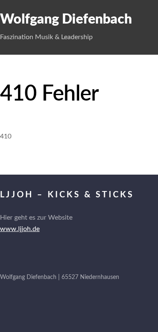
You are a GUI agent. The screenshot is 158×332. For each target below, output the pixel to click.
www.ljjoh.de (20, 229)
